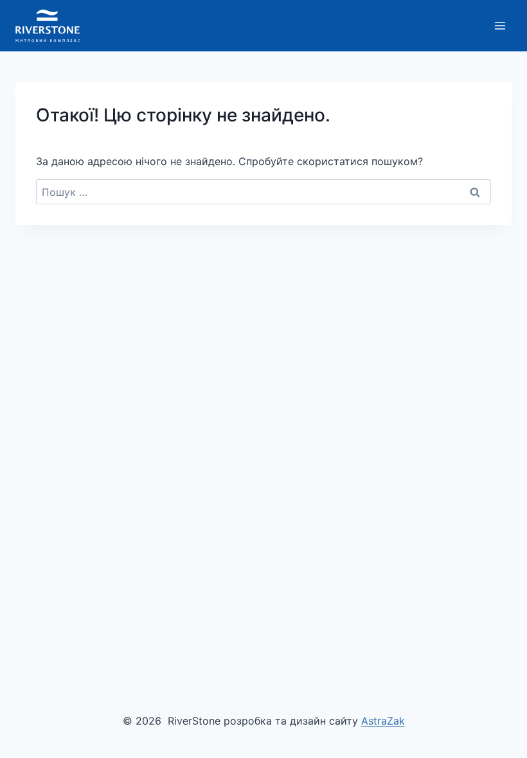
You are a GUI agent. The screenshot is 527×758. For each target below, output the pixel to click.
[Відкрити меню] (500, 25)
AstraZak (383, 720)
